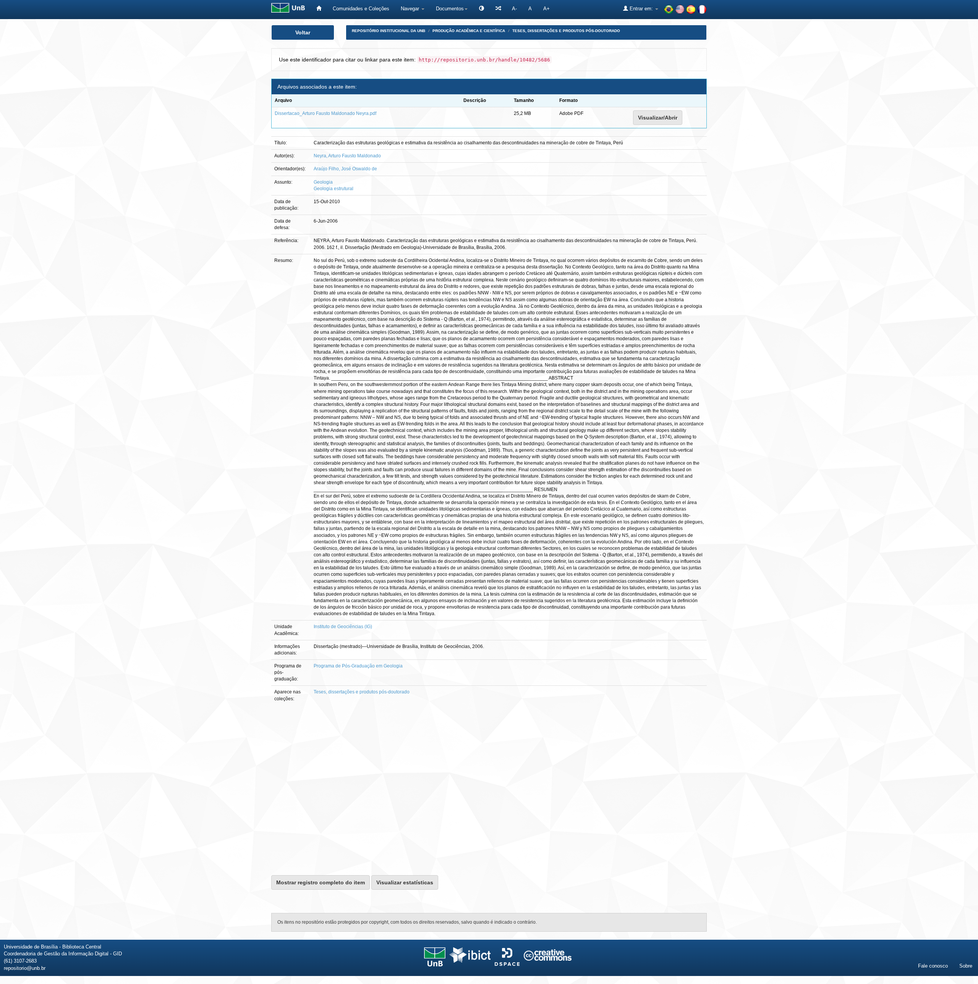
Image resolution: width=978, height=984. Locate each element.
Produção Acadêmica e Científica (468, 31)
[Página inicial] (319, 8)
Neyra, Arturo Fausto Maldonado (347, 155)
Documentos (450, 8)
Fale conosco (933, 966)
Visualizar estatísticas (404, 882)
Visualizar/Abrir (657, 118)
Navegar (411, 8)
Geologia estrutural (333, 188)
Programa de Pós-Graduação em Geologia (358, 666)
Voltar (302, 32)
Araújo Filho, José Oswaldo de (345, 168)
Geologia (323, 182)
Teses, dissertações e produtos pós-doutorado (566, 31)
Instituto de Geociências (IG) (343, 626)
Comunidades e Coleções (361, 8)
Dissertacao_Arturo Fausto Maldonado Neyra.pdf (325, 113)
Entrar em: (641, 8)
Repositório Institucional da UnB (388, 31)
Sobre (965, 966)
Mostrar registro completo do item (320, 882)
